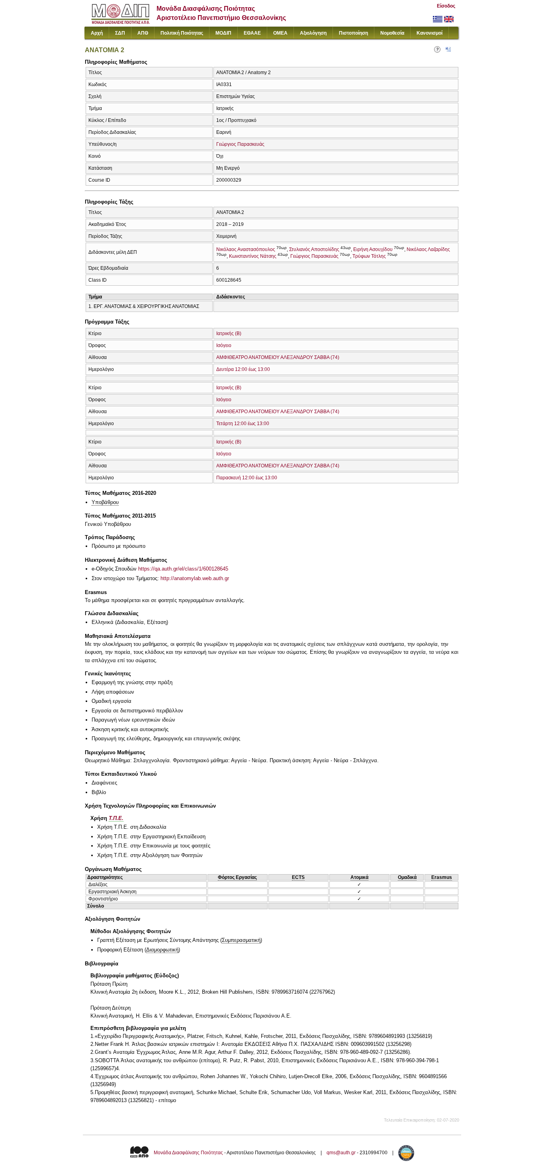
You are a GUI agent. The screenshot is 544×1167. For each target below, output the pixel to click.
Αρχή (97, 33)
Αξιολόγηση (313, 33)
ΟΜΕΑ (280, 33)
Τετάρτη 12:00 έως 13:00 (242, 423)
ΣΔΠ (120, 33)
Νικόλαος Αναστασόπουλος (245, 249)
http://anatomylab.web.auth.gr (194, 578)
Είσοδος (446, 6)
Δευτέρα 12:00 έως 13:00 (243, 369)
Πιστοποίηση (353, 33)
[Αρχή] (120, 22)
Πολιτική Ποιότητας (181, 33)
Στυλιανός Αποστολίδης (314, 249)
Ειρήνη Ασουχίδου (373, 249)
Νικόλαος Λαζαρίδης (428, 249)
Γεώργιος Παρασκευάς (240, 144)
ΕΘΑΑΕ (252, 33)
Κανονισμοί (429, 33)
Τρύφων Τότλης (369, 256)
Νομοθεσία (392, 33)
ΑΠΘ (142, 33)
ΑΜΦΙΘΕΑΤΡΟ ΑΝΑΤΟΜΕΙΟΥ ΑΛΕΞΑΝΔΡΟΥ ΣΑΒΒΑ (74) (277, 357)
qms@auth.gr (341, 1152)
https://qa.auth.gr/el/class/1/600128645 (183, 569)
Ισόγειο (223, 345)
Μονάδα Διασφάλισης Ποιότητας (188, 1152)
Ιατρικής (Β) (228, 333)
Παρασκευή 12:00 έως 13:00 (246, 478)
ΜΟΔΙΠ (223, 33)
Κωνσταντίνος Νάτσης (252, 256)
